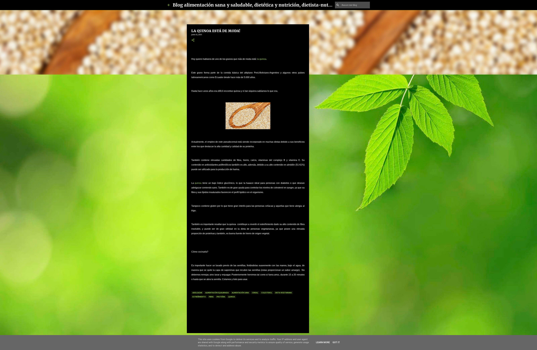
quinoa (198, 183)
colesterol (266, 293)
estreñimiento (199, 297)
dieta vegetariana (283, 293)
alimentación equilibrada (217, 293)
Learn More (323, 342)
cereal (255, 293)
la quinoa (261, 59)
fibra (211, 297)
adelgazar (197, 293)
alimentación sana (240, 293)
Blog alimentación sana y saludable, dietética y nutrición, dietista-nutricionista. (262, 5)
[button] (193, 40)
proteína (221, 297)
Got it (336, 342)
